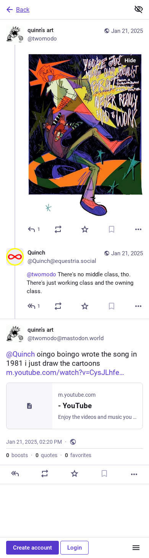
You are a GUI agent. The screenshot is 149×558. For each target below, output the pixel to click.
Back (22, 9)
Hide (130, 60)
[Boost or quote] (58, 229)
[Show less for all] (138, 9)
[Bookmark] (111, 229)
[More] (138, 229)
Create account (32, 547)
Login (74, 547)
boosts (17, 455)
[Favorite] (84, 229)
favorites (78, 455)
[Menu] (136, 547)
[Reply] (14, 473)
